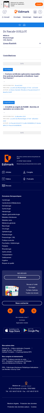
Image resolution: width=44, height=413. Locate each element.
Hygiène (5, 260)
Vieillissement (6, 257)
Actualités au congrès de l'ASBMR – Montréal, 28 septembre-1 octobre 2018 (21, 108)
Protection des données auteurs (18, 407)
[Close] (1, 4)
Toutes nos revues (32, 293)
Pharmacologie (7, 234)
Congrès (30, 172)
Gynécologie (6, 209)
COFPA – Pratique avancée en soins (14, 359)
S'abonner (22, 277)
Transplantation (7, 254)
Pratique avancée (8, 240)
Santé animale (6, 252)
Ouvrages (32, 287)
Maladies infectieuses (9, 217)
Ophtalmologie (7, 231)
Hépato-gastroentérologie (11, 214)
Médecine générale (8, 223)
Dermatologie (6, 206)
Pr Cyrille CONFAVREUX (28, 123)
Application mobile (22, 323)
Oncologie (17, 17)
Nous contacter (22, 303)
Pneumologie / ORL (8, 237)
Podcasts (30, 179)
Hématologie (27, 17)
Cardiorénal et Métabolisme (11, 203)
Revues (8, 186)
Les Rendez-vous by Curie (11, 369)
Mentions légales (13, 403)
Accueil (6, 17)
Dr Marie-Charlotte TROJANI (17, 90)
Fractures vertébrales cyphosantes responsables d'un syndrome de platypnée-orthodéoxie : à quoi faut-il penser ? (21, 76)
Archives (22, 320)
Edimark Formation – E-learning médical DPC (17, 352)
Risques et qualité (8, 263)
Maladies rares (7, 220)
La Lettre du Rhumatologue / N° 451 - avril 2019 (24, 88)
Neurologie (6, 226)
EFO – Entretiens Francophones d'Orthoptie (16, 361)
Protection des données (28, 403)
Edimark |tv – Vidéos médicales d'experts (16, 348)
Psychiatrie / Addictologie (10, 243)
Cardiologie (6, 200)
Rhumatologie (6, 249)
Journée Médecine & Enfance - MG (14, 363)
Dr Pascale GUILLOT (32, 90)
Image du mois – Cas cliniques (12, 350)
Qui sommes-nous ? (22, 317)
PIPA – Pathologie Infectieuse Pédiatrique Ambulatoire (20, 367)
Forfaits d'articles (32, 290)
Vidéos (8, 179)
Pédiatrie (5, 246)
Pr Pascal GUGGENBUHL (14, 125)
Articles (8, 172)
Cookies (34, 407)
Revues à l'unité (32, 284)
